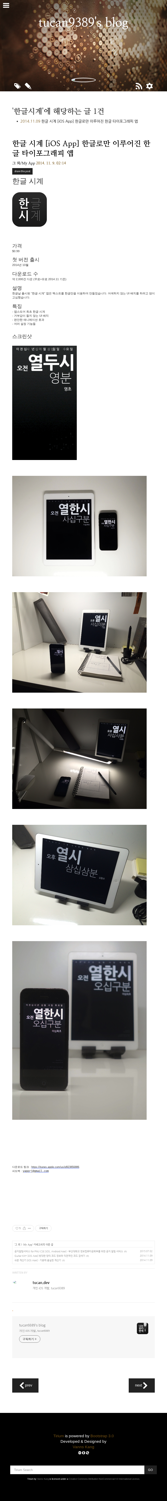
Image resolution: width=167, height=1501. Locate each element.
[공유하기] (24, 1228)
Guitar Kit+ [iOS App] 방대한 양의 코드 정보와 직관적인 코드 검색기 (49, 1255)
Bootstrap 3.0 (102, 1436)
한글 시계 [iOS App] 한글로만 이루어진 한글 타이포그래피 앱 (89, 121)
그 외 (17, 1244)
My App (27, 1244)
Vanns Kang (83, 1447)
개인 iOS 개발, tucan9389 (34, 1331)
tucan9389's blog (32, 1325)
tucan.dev (41, 1282)
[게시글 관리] (29, 1228)
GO (150, 1470)
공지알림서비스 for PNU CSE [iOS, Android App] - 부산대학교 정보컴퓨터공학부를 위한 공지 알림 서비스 (68, 1251)
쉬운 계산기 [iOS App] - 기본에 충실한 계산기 (37, 1260)
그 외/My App (23, 163)
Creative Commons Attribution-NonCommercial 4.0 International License (104, 1479)
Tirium (58, 1436)
